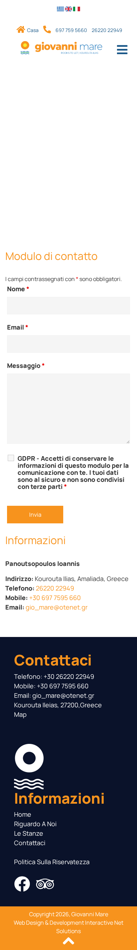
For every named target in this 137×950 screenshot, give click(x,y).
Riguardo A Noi (35, 824)
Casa (33, 30)
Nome (18, 288)
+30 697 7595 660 (55, 597)
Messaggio (26, 365)
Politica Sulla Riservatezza (52, 861)
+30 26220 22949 (69, 676)
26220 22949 (107, 30)
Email (17, 327)
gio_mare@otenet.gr (56, 607)
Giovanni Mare (89, 914)
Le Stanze (28, 833)
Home (22, 814)
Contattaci (29, 843)
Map (20, 714)
